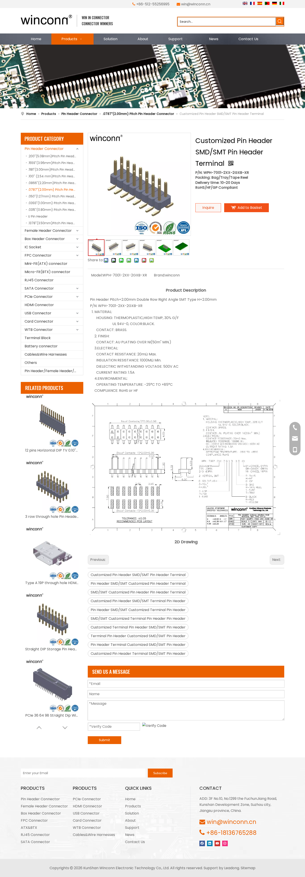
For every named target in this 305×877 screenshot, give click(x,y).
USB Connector (38, 313)
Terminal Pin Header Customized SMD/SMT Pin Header (138, 636)
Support (132, 827)
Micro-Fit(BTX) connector (47, 271)
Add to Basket (250, 207)
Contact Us (135, 841)
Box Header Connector (45, 238)
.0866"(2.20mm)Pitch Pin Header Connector (55, 183)
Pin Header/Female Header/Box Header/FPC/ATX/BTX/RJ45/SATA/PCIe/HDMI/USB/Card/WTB (54, 370)
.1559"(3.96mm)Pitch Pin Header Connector (55, 163)
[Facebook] (202, 843)
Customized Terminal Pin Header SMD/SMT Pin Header (138, 627)
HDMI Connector (39, 304)
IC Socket (33, 247)
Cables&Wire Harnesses (46, 354)
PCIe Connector (39, 296)
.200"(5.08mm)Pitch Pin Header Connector (55, 156)
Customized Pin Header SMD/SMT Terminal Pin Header (138, 600)
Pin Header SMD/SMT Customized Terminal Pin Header (138, 609)
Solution (132, 813)
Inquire (208, 207)
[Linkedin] (210, 843)
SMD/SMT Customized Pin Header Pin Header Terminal (138, 592)
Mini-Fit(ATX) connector (46, 263)
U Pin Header (38, 216)
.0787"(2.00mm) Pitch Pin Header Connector (55, 189)
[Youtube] (217, 843)
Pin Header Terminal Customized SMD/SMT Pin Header (138, 644)
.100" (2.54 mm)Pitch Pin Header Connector (55, 176)
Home (130, 799)
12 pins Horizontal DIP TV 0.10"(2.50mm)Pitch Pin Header (52, 450)
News (129, 834)
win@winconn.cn (195, 4)
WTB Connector (39, 329)
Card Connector (39, 321)
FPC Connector (38, 255)
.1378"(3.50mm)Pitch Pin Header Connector (55, 223)
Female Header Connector (48, 230)
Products (133, 806)
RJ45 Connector (39, 280)
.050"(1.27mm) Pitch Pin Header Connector (55, 196)
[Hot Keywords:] (280, 21)
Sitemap (248, 868)
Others (31, 362)
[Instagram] (225, 843)
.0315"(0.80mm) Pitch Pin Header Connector (55, 209)
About (130, 820)
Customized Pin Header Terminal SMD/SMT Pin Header (138, 653)
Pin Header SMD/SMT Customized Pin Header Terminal (138, 583)
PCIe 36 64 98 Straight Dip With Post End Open (52, 715)
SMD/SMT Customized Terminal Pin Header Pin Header (138, 618)
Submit (104, 740)
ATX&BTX (29, 827)
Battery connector (41, 346)
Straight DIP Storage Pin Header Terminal (52, 649)
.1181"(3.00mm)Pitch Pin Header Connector (55, 169)
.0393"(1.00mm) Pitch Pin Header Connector (55, 203)
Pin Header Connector (44, 148)
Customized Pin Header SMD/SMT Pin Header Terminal (138, 574)
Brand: (159, 275)
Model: (96, 275)
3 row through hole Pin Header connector (52, 516)
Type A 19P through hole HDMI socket (52, 582)
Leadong (231, 868)
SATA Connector (39, 288)
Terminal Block (38, 337)
